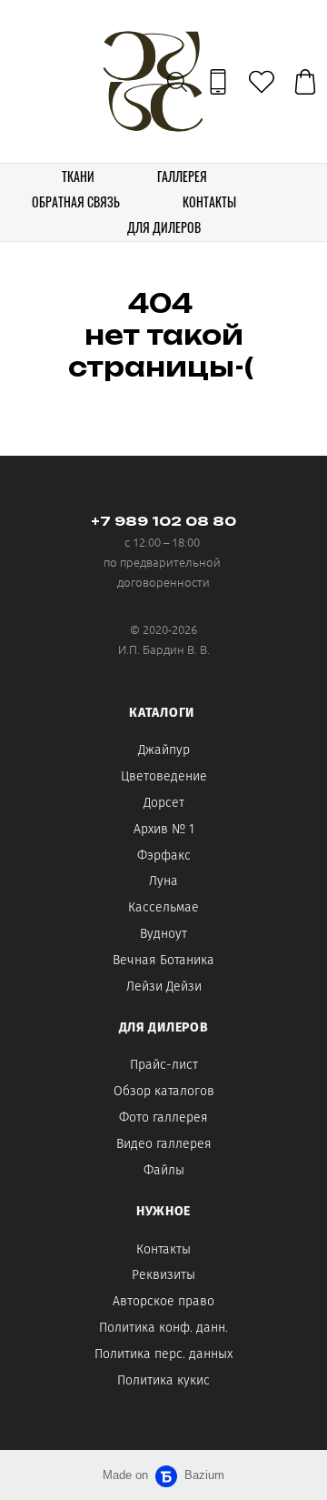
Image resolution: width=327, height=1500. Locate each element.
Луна (163, 881)
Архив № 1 (164, 829)
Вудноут (163, 933)
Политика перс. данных (163, 1354)
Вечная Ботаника (163, 960)
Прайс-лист (164, 1064)
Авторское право (163, 1301)
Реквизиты (163, 1275)
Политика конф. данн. (163, 1327)
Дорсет (164, 802)
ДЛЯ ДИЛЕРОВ (164, 227)
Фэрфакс (164, 855)
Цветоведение (164, 776)
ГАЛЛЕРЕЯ (182, 176)
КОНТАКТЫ (209, 201)
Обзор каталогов (164, 1091)
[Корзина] (305, 82)
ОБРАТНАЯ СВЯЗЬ (76, 201)
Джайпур (164, 750)
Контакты (163, 1249)
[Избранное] (261, 82)
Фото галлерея (163, 1117)
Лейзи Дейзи (164, 986)
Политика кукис (163, 1380)
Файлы (164, 1170)
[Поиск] (177, 82)
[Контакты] (218, 82)
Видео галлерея (164, 1144)
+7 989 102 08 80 (163, 521)
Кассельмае (163, 907)
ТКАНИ (78, 176)
